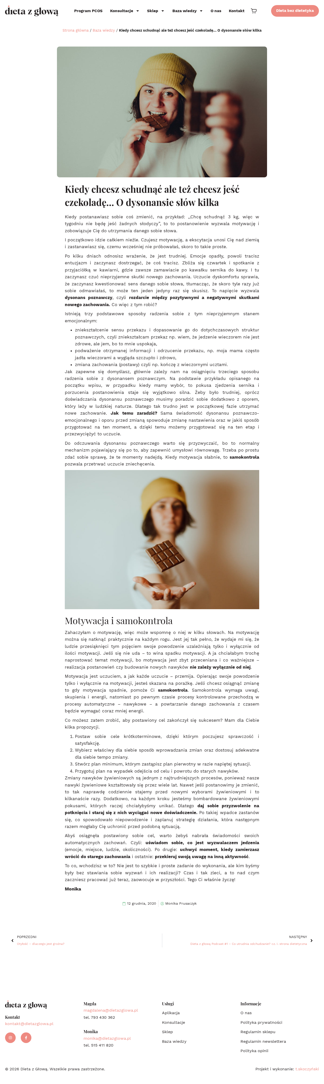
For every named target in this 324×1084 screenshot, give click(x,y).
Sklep (152, 11)
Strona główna (76, 30)
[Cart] (253, 11)
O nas (216, 11)
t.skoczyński (307, 1069)
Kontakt (237, 11)
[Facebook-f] (26, 1037)
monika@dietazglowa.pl (107, 1038)
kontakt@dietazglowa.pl (29, 1023)
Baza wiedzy (184, 11)
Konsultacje (121, 11)
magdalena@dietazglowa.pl (111, 1010)
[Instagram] (10, 1037)
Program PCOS (88, 11)
